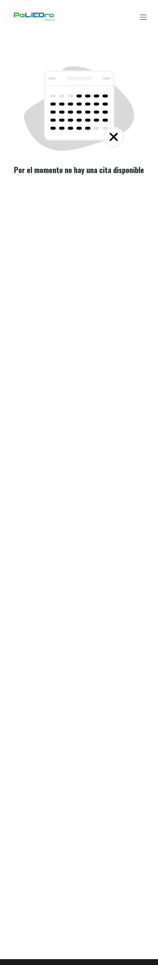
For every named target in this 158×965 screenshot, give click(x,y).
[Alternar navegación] (143, 17)
